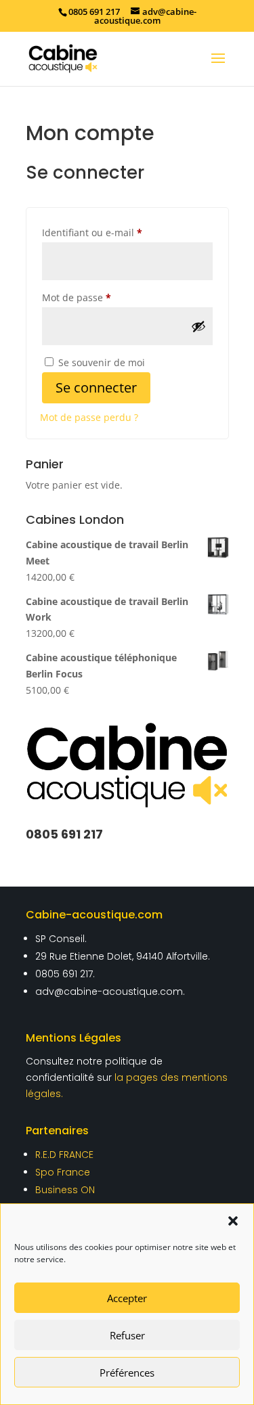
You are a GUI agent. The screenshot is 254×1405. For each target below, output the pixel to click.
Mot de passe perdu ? (89, 417)
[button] (233, 1221)
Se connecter (96, 387)
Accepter (127, 1298)
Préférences (127, 1372)
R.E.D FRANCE (64, 1154)
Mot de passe (101, 297)
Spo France (62, 1172)
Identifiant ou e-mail (117, 232)
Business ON (65, 1190)
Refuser (127, 1335)
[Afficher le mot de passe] (198, 326)
